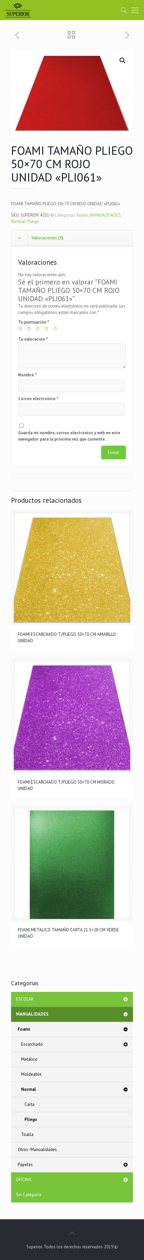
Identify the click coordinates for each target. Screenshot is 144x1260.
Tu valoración (33, 339)
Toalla (27, 1134)
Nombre (27, 375)
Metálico (29, 1059)
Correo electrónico (38, 399)
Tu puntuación (33, 322)
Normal (18, 221)
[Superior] (18, 10)
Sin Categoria (28, 1194)
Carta (29, 1104)
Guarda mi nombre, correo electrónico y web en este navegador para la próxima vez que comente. (69, 436)
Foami (82, 215)
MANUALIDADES (105, 215)
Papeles (25, 1164)
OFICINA (23, 1179)
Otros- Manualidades (37, 1149)
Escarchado (32, 1044)
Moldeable (31, 1074)
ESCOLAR (24, 999)
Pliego (33, 221)
